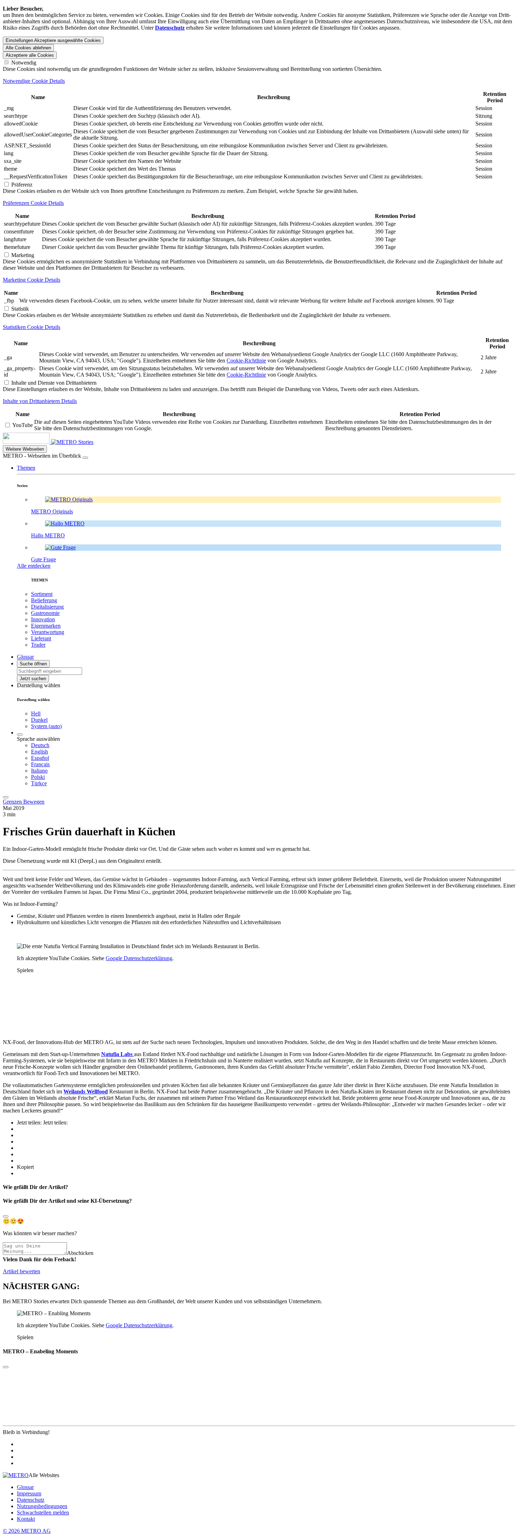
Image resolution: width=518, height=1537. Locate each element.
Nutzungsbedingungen (42, 1506)
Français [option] (40, 764)
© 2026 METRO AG (27, 1531)
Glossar (25, 1487)
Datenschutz (30, 1500)
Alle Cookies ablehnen (28, 47)
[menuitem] (273, 745)
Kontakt (26, 1519)
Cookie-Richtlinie (246, 361)
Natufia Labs (117, 1054)
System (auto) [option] (46, 726)
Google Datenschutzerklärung (139, 958)
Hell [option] (36, 713)
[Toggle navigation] (5, 797)
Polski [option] (38, 777)
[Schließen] (85, 458)
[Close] (5, 1216)
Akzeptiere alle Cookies (30, 55)
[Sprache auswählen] (20, 734)
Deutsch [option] (40, 745)
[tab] (259, 81)
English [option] (39, 752)
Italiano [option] (39, 771)
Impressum (29, 1493)
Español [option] (40, 758)
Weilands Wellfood (85, 1091)
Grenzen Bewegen (23, 802)
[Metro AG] (40, 442)
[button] (26, 468)
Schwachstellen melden (43, 1512)
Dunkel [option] (39, 720)
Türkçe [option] (39, 783)
